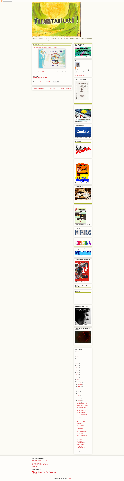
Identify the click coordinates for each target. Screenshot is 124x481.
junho (79, 393)
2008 (77, 381)
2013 (77, 372)
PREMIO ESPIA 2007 (81, 429)
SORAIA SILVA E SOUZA (82, 435)
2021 (77, 358)
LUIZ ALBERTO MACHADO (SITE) (38, 463)
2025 (77, 353)
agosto (79, 389)
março (79, 398)
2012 (77, 374)
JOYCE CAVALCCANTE (82, 414)
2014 (77, 370)
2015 (77, 368)
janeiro (79, 402)
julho (79, 391)
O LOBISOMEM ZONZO (82, 431)
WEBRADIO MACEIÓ (81, 407)
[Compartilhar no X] (56, 81)
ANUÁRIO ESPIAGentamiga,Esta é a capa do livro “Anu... (82, 419)
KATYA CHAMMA (80, 425)
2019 (77, 361)
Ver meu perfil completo (80, 75)
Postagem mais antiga (66, 88)
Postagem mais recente (38, 88)
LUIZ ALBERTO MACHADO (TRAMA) (39, 461)
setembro (80, 388)
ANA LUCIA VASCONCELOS (81, 447)
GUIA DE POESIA (35, 466)
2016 (77, 367)
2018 (77, 363)
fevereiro (79, 400)
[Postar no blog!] (55, 81)
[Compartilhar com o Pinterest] (58, 81)
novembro (80, 384)
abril (79, 396)
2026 (77, 351)
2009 (77, 379)
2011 (77, 375)
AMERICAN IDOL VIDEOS (82, 405)
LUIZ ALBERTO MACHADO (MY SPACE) (40, 464)
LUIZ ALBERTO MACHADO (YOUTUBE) (39, 460)
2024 (77, 354)
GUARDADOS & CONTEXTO (80, 437)
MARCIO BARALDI (81, 444)
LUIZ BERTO (80, 416)
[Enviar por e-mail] (53, 81)
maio (79, 395)
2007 (77, 449)
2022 (77, 356)
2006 (77, 451)
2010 (77, 377)
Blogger (69, 478)
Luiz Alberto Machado (81, 68)
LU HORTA (79, 439)
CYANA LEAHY (80, 433)
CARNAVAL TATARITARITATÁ (81, 442)
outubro (79, 386)
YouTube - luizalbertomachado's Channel (41, 471)
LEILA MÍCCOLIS (80, 423)
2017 (77, 365)
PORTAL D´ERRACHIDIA (82, 403)
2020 (77, 360)
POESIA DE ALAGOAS (81, 410)
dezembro (80, 382)
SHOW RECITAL (80, 409)
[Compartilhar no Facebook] (57, 81)
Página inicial (52, 88)
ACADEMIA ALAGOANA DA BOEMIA (82, 428)
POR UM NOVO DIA (81, 421)
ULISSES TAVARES (81, 412)
